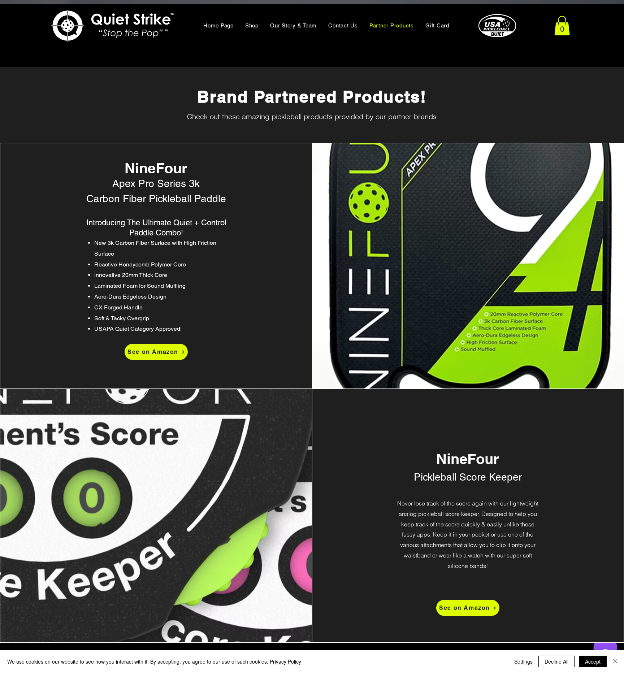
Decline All (556, 661)
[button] (562, 25)
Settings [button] (523, 661)
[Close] (615, 661)
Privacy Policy (285, 661)
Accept (593, 661)
